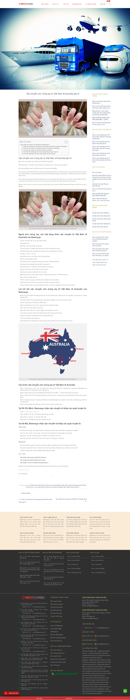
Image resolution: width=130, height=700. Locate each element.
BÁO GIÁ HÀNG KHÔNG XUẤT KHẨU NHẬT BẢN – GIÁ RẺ (101, 118)
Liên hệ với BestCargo (56, 625)
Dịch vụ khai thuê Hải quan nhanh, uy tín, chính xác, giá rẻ (101, 199)
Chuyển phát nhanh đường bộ (100, 213)
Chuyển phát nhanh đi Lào (89, 655)
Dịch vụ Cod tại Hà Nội (73, 560)
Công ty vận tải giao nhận (89, 651)
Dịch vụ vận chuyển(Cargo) (54, 485)
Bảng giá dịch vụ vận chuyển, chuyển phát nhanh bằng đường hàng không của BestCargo (101, 113)
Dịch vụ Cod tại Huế (73, 564)
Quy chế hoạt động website (58, 638)
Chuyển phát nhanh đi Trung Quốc (98, 653)
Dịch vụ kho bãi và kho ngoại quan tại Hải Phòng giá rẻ (100, 249)
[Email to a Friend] (52, 479)
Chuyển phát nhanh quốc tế (38, 485)
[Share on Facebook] (46, 479)
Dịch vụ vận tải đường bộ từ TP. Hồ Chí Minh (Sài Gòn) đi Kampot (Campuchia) (101, 136)
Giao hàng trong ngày (56, 604)
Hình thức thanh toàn (56, 613)
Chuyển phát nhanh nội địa (58, 662)
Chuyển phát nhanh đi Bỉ (104, 662)
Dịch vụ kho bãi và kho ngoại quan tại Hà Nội (100, 245)
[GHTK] (52, 674)
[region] (107, 685)
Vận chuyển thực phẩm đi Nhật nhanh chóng (32, 460)
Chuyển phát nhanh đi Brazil (95, 666)
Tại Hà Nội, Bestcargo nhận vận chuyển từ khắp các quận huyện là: (39, 153)
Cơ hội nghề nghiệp (55, 628)
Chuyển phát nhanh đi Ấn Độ (97, 660)
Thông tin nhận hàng (56, 616)
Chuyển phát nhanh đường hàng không (101, 220)
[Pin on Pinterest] (56, 479)
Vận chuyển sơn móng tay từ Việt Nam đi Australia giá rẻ (35, 144)
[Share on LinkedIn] (59, 479)
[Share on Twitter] (49, 479)
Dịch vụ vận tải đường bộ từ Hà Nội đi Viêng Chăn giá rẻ (101, 154)
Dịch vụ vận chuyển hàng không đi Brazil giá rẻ (101, 102)
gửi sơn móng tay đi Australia (55, 487)
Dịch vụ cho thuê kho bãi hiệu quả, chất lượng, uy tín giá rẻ (100, 254)
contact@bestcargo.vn (92, 606)
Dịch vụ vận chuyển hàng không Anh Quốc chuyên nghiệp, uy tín (101, 107)
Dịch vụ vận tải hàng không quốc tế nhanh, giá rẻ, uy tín (101, 123)
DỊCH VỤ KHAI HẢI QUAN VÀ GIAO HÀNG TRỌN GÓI (100, 194)
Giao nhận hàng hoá (56, 650)
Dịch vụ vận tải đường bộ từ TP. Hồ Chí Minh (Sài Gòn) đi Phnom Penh (101, 160)
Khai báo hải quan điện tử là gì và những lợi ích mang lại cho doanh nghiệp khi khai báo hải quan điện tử (101, 178)
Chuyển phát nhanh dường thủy (101, 216)
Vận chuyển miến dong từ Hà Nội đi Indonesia (33, 457)
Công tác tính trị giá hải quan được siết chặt (100, 185)
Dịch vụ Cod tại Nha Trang (74, 572)
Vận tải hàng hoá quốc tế (57, 653)
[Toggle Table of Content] (65, 142)
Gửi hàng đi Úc (42, 487)
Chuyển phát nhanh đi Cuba (93, 671)
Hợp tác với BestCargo (56, 635)
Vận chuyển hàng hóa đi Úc (71, 487)
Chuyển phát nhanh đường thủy (101, 224)
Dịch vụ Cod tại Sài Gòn (74, 556)
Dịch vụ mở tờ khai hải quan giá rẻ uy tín (101, 190)
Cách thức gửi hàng (55, 610)
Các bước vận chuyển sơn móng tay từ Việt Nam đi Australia (37, 150)
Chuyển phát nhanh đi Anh (98, 673)
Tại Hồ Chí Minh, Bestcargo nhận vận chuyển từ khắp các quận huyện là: (40, 152)
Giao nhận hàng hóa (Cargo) (70, 485)
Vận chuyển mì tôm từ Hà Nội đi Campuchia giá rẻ (34, 462)
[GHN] (66, 674)
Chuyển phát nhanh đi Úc (89, 664)
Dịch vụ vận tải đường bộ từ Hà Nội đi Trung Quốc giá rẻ (101, 142)
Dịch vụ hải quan (97, 172)
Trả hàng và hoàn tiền (56, 607)
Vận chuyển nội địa (55, 656)
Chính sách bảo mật (56, 641)
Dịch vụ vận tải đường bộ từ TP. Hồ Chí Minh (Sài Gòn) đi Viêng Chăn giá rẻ (101, 148)
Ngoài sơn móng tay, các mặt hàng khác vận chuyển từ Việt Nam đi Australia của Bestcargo (45, 146)
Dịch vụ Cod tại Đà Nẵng (74, 568)
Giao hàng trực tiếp (55, 601)
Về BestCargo (54, 631)
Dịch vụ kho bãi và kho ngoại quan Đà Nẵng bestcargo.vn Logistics (100, 239)
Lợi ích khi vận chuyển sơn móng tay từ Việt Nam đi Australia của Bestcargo (41, 148)
